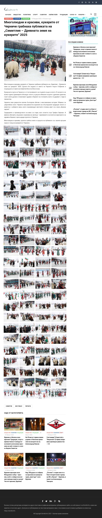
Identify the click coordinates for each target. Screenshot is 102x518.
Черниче (28, 406)
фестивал (18, 406)
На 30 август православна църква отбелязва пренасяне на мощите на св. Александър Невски (85, 65)
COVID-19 (73, 14)
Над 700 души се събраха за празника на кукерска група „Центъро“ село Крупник (85, 100)
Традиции (64, 14)
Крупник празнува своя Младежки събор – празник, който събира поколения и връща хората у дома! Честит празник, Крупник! (85, 88)
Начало (8, 14)
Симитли (9, 406)
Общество (17, 14)
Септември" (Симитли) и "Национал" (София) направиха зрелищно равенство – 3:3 (85, 76)
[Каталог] (11, 9)
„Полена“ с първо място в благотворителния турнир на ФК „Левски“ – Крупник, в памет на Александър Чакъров (85, 112)
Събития (43, 14)
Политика (27, 14)
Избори (81, 14)
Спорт (35, 14)
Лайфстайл (53, 14)
